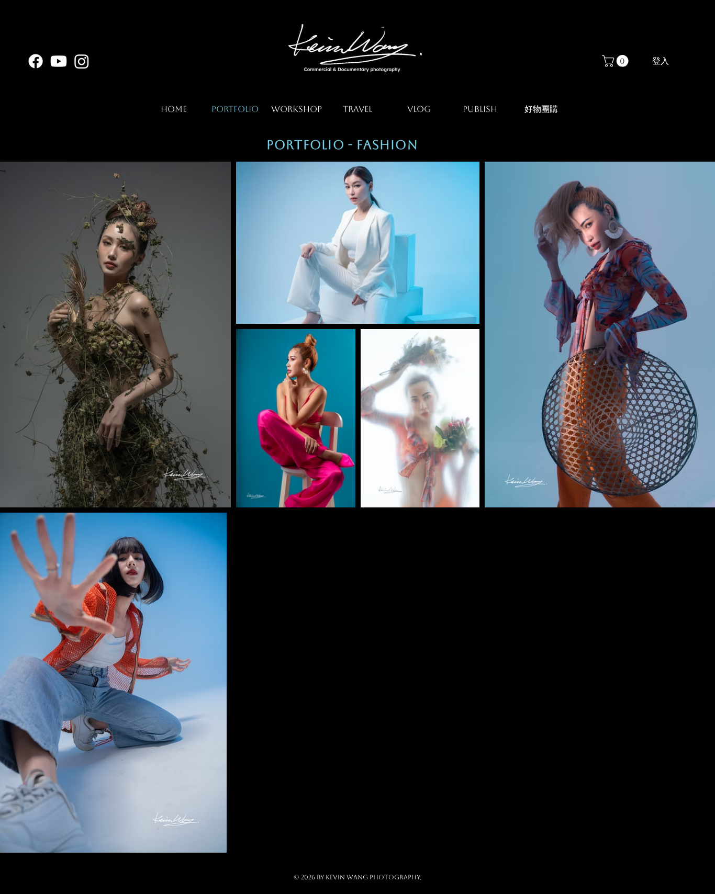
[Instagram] (81, 61)
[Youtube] (58, 61)
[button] (616, 61)
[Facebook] (35, 61)
